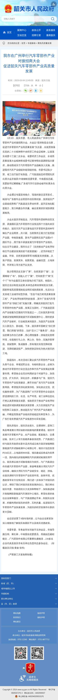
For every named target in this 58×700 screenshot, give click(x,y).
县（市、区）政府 (9, 604)
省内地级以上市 (8, 588)
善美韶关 (50, 35)
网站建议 (17, 622)
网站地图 (17, 613)
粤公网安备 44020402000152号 (31, 696)
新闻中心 (21, 30)
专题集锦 (31, 43)
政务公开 (36, 30)
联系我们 (17, 617)
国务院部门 (6, 578)
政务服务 (50, 30)
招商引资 (36, 35)
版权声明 (41, 613)
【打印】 (16, 85)
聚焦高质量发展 (45, 43)
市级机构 (5, 593)
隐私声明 (41, 617)
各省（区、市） (8, 583)
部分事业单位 (7, 599)
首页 (9, 32)
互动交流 (21, 35)
